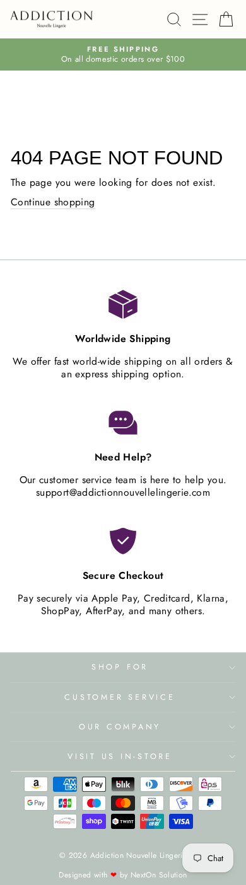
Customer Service (119, 697)
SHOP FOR (119, 667)
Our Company (120, 727)
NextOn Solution (159, 875)
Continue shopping (53, 202)
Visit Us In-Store (119, 756)
